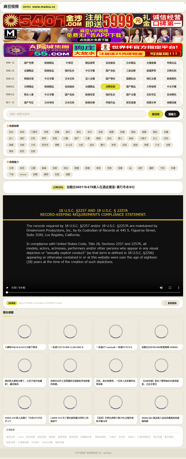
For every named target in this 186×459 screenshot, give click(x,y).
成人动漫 (90, 78)
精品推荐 (90, 62)
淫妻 (120, 168)
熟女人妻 (29, 94)
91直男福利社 (144, 437)
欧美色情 (90, 102)
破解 (11, 144)
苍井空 (45, 144)
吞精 (35, 174)
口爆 (66, 138)
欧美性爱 (90, 94)
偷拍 (155, 132)
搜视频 (155, 114)
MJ (130, 168)
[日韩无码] (58, 187)
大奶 (81, 144)
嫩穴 (103, 144)
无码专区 (151, 94)
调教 (57, 144)
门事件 (34, 132)
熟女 (79, 132)
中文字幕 (90, 70)
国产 (76, 138)
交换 (109, 168)
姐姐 (135, 144)
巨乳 (33, 138)
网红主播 (151, 78)
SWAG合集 (47, 442)
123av (21, 437)
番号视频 (169, 437)
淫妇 (109, 138)
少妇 (33, 144)
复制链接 (170, 303)
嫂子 (68, 132)
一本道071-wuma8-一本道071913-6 (114, 347)
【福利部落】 (100, 437)
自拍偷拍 (110, 62)
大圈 (33, 168)
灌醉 (151, 168)
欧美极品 (49, 70)
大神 (11, 168)
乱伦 (11, 132)
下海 (11, 174)
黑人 (120, 138)
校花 (22, 151)
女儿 (155, 138)
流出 (92, 144)
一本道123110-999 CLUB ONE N (66, 347)
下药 (162, 168)
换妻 (144, 132)
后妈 (124, 144)
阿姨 (122, 132)
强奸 (22, 138)
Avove (23, 174)
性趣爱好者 (85, 437)
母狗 (55, 138)
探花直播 (131, 102)
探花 (22, 168)
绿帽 (76, 168)
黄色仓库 (10, 437)
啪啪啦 (52, 437)
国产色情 (29, 62)
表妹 (133, 132)
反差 (100, 132)
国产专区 (29, 102)
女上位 (69, 144)
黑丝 (11, 151)
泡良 (66, 168)
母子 (90, 132)
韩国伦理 (29, 78)
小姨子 (143, 138)
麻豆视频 (30, 437)
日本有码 (49, 102)
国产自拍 (110, 70)
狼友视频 (10, 442)
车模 (173, 168)
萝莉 (44, 138)
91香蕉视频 (23, 442)
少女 (157, 144)
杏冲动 (122, 437)
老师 (114, 144)
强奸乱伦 (69, 70)
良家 (55, 168)
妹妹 (131, 138)
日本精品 (131, 62)
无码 (166, 138)
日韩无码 (171, 70)
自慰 (168, 144)
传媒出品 (171, 62)
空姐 (33, 151)
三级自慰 (131, 70)
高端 (44, 168)
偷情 (111, 132)
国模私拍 (131, 78)
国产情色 (110, 78)
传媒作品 (110, 102)
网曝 (57, 132)
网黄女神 (151, 102)
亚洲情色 (171, 94)
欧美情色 (171, 78)
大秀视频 (151, 86)
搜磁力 (172, 114)
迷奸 (140, 168)
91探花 (69, 62)
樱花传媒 (59, 442)
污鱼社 (113, 437)
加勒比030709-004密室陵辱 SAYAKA (160, 347)
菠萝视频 (62, 437)
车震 (166, 132)
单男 (98, 168)
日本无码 (69, 78)
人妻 (87, 138)
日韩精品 (29, 86)
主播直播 (151, 62)
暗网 (98, 138)
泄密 (46, 132)
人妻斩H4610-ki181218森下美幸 (21, 347)
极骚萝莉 (151, 70)
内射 (22, 144)
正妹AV (131, 437)
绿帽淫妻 (171, 102)
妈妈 (22, 132)
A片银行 (35, 442)
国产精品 (131, 86)
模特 (46, 174)
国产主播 (131, 94)
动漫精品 (29, 70)
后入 (11, 138)
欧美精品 (49, 62)
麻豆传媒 (157, 437)
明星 (146, 144)
